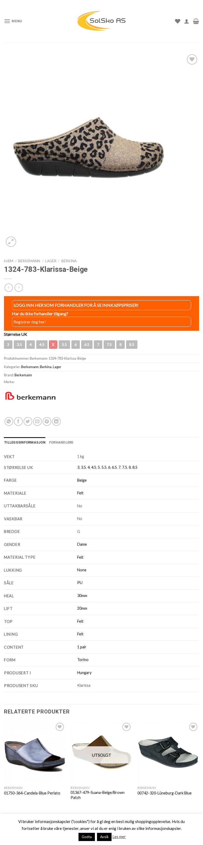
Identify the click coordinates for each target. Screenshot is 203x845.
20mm (82, 608)
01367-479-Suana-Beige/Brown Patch (97, 795)
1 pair (81, 647)
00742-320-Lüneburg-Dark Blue (164, 793)
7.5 (124, 467)
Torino (83, 659)
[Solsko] (101, 21)
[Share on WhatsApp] (8, 421)
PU (79, 582)
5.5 (104, 467)
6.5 (114, 467)
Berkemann (29, 261)
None (81, 570)
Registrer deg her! (29, 321)
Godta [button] (87, 837)
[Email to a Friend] (37, 421)
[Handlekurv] (196, 21)
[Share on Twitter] (28, 421)
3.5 (83, 467)
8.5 (134, 467)
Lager (50, 261)
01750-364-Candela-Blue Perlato (32, 793)
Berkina (69, 261)
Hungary (84, 672)
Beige (82, 480)
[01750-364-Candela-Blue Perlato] (35, 752)
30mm (82, 595)
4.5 (93, 467)
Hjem (8, 261)
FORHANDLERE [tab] (61, 442)
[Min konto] (186, 21)
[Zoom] (11, 242)
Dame (82, 544)
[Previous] (4, 766)
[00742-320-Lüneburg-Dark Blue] (168, 752)
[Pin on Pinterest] (47, 421)
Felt (80, 493)
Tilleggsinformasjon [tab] (24, 442)
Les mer (119, 836)
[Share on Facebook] (18, 421)
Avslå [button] (104, 837)
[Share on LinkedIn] (56, 421)
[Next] (199, 766)
